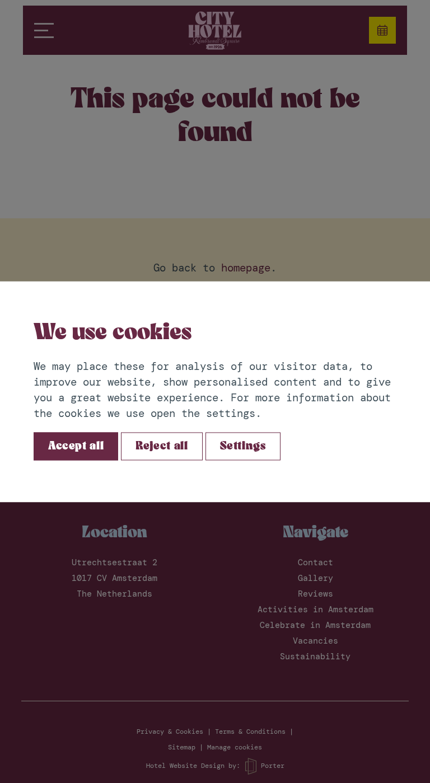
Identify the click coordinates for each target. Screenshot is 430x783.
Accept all (76, 446)
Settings (243, 446)
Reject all (161, 446)
